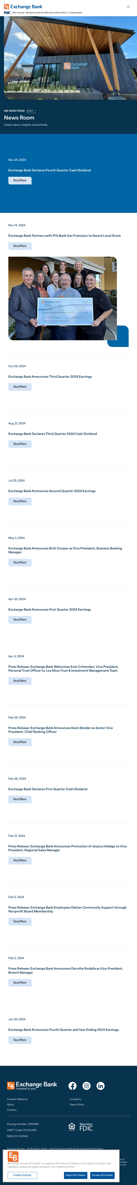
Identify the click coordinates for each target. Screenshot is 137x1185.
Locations (75, 1099)
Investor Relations (17, 1099)
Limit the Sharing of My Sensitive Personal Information (76, 1149)
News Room (77, 1105)
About (10, 1105)
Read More (20, 180)
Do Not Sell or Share (37, 1149)
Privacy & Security (16, 1149)
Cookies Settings (22, 1175)
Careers (12, 1110)
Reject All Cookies (75, 1175)
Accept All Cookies (102, 1175)
